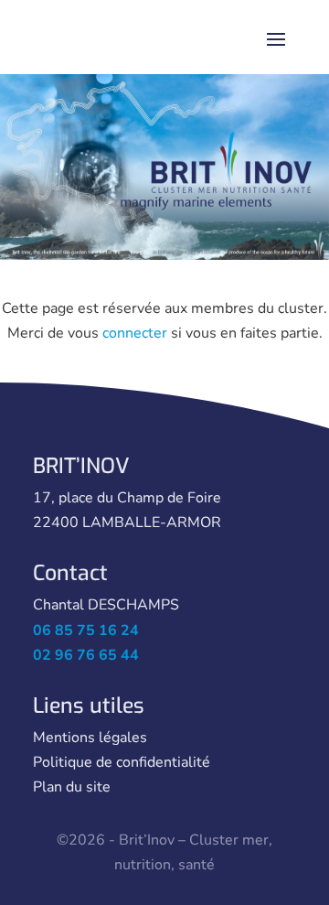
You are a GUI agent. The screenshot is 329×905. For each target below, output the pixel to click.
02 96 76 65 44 (86, 655)
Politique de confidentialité (121, 762)
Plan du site (72, 787)
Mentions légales (90, 737)
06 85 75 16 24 (86, 630)
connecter (134, 333)
